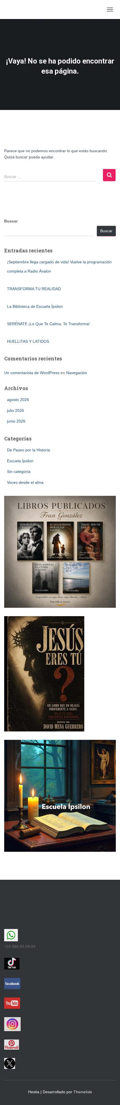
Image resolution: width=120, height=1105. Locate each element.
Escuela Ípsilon (20, 461)
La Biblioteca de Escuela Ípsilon (35, 306)
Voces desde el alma (25, 482)
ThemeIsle (82, 1092)
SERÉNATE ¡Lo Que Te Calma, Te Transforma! (48, 324)
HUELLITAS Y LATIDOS (28, 341)
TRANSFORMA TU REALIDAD (34, 289)
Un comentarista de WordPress (31, 372)
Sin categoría (18, 471)
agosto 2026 (18, 399)
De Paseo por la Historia (28, 450)
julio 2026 (15, 410)
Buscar (11, 221)
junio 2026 (16, 421)
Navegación (76, 372)
